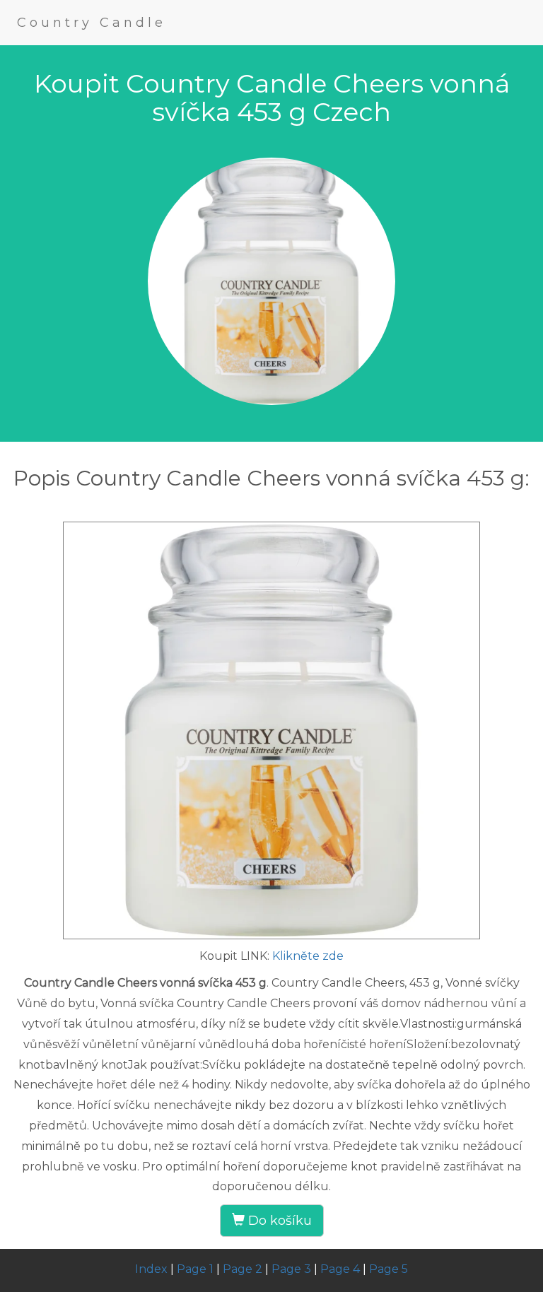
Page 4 (340, 1269)
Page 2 (242, 1269)
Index (151, 1269)
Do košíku (278, 1220)
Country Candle (91, 22)
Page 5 (388, 1269)
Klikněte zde (308, 956)
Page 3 (291, 1269)
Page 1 (195, 1269)
